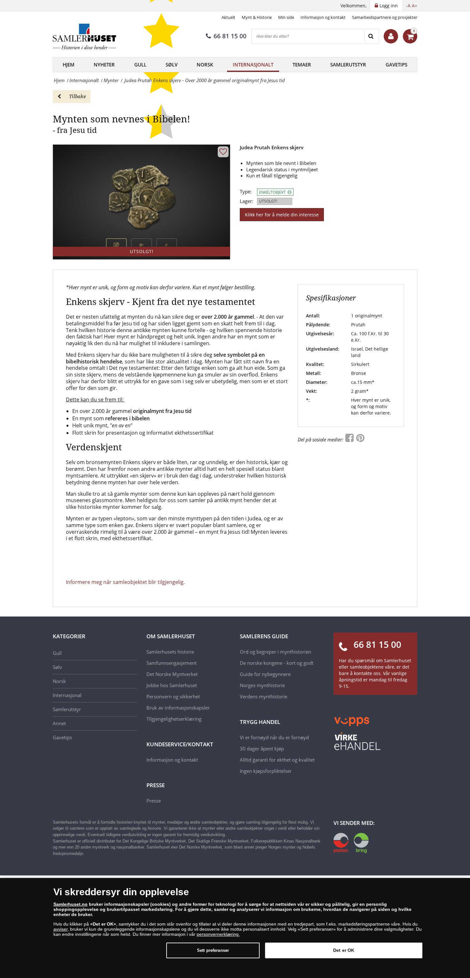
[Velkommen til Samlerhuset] (391, 36)
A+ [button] (414, 6)
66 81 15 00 (230, 36)
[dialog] (235, 928)
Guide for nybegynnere (265, 674)
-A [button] (408, 6)
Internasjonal (67, 695)
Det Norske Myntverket (172, 674)
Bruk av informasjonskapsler (178, 707)
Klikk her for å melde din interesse (282, 215)
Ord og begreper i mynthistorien (275, 651)
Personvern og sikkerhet (173, 696)
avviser (60, 929)
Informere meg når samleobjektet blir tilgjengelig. (125, 582)
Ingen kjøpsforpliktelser (266, 771)
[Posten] (351, 842)
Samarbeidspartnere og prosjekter (384, 17)
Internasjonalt (253, 64)
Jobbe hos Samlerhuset (171, 685)
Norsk (205, 64)
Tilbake (77, 96)
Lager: (246, 201)
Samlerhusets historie (170, 651)
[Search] (371, 36)
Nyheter (104, 64)
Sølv (171, 64)
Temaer (302, 64)
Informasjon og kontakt (323, 17)
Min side (286, 17)
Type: (246, 192)
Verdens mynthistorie (263, 696)
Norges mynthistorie (262, 685)
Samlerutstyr (348, 64)
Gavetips (396, 64)
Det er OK (343, 950)
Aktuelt (228, 17)
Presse (153, 800)
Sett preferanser (213, 950)
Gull (140, 64)
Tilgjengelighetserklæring (173, 719)
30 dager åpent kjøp (262, 748)
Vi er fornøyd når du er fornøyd (274, 737)
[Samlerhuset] (85, 36)
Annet (59, 723)
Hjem (68, 64)
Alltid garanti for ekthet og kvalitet (277, 760)
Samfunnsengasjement (171, 663)
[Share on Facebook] (350, 439)
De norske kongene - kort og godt (276, 663)
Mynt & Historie (257, 17)
